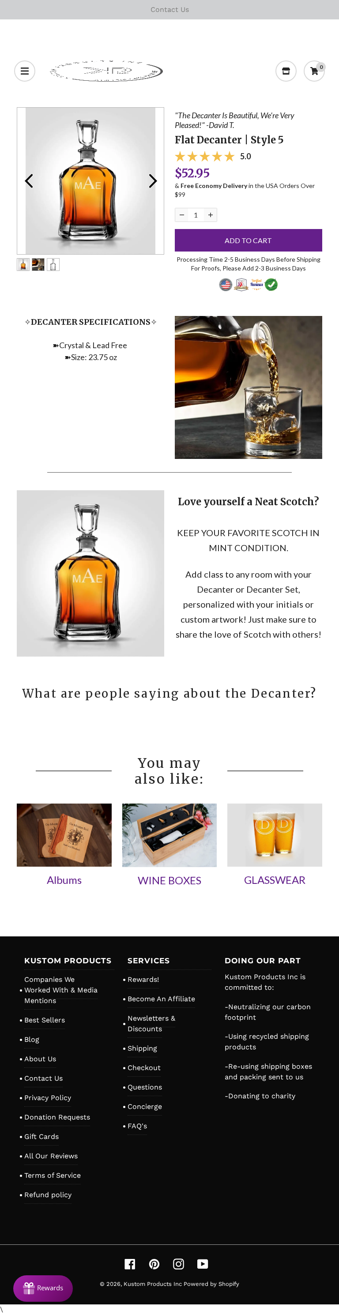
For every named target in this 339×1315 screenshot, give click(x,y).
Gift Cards (41, 1136)
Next (153, 181)
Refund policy (48, 1195)
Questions (145, 1087)
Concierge (145, 1106)
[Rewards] (43, 1288)
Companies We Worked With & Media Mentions (61, 990)
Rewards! (143, 979)
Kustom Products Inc (154, 1284)
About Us (40, 1059)
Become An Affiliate (161, 999)
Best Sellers (44, 1020)
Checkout (144, 1067)
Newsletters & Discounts (151, 1023)
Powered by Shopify (211, 1284)
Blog (31, 1039)
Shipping (142, 1048)
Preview (28, 181)
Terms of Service (52, 1175)
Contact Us (43, 1078)
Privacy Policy (47, 1097)
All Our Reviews (51, 1156)
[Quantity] (181, 215)
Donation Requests (57, 1117)
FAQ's (137, 1126)
